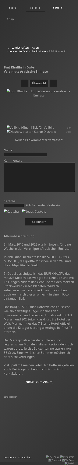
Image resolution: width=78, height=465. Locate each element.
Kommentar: (13, 160)
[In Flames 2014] (13, 422)
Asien (35, 47)
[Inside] (46, 403)
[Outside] (40, 438)
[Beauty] (55, 419)
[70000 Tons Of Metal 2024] (53, 416)
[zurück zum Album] (39, 382)
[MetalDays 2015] (14, 432)
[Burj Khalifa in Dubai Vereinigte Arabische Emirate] (39, 107)
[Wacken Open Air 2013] (17, 445)
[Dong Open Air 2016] (35, 409)
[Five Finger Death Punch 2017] (21, 413)
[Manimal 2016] (55, 438)
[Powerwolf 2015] (40, 419)
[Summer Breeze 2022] (36, 422)
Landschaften (20, 47)
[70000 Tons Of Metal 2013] (19, 438)
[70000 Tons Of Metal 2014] (19, 426)
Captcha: (10, 201)
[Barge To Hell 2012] (62, 403)
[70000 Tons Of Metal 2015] (19, 406)
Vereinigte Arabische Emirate (27, 51)
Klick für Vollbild (42, 127)
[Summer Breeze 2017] (17, 448)
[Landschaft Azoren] (41, 448)
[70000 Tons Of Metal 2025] (43, 400)
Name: (8, 150)
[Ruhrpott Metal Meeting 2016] (21, 416)
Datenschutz (25, 457)
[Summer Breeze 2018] (57, 406)
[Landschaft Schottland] (48, 429)
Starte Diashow (44, 132)
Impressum (10, 457)
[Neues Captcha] (34, 211)
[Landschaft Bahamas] (16, 435)
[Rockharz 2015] (13, 403)
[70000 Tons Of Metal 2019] (46, 445)
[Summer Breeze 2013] (17, 419)
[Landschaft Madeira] (16, 400)
